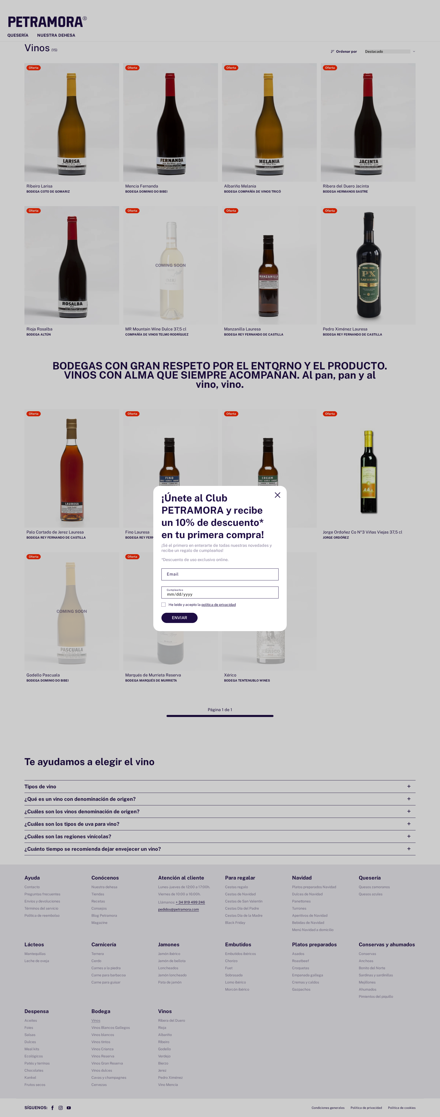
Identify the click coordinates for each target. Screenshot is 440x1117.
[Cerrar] (277, 495)
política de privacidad (218, 605)
